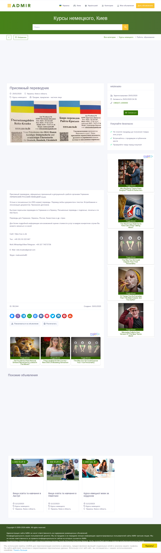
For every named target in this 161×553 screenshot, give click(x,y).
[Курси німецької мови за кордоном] (98, 468)
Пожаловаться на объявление (26, 324)
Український (93, 6)
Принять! (149, 545)
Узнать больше (20, 549)
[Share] (12, 316)
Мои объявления (127, 6)
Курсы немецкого (126, 37)
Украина (66, 6)
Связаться (132, 113)
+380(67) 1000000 (120, 103)
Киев (79, 6)
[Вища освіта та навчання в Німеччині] (63, 469)
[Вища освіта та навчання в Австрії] (27, 468)
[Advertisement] (80, 59)
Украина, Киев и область (37, 94)
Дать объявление (145, 6)
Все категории (110, 37)
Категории (109, 6)
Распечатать (51, 324)
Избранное (22, 37)
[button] (13, 122)
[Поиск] (125, 27)
